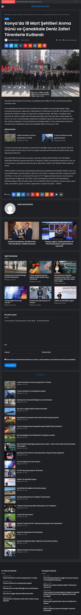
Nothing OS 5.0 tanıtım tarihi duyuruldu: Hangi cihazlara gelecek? (40, 453)
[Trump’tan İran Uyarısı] (10, 517)
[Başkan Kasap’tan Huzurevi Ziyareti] (10, 552)
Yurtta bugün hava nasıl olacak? (13, 302)
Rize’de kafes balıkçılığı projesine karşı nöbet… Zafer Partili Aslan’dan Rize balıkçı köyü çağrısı (64, 278)
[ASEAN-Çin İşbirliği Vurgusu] (65, 292)
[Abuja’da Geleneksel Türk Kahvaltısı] (10, 535)
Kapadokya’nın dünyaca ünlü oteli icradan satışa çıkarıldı (38, 418)
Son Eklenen (40, 375)
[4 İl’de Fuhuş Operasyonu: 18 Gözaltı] (41, 292)
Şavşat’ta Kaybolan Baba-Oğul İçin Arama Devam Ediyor (37, 541)
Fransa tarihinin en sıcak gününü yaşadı (31, 391)
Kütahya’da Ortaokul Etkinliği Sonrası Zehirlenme (31, 1)
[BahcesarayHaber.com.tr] (40, 6)
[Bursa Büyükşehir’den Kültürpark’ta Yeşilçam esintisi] (10, 438)
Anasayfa (9, 14)
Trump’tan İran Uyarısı (25, 515)
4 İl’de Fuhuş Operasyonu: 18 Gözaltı (40, 302)
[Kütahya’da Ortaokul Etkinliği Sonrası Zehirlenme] (16, 267)
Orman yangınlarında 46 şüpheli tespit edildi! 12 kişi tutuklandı (39, 277)
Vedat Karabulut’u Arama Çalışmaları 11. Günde (34, 382)
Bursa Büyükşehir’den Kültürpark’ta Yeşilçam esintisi (36, 435)
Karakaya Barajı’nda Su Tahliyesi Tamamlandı (33, 497)
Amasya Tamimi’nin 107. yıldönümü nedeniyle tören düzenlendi (39, 523)
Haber (15, 14)
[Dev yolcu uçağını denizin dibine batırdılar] (10, 411)
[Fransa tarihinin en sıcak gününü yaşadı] (47, 137)
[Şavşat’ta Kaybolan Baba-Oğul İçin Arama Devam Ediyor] (10, 543)
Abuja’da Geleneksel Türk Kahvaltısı (30, 532)
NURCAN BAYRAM (13, 40)
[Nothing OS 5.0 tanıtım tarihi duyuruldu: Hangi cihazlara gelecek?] (10, 455)
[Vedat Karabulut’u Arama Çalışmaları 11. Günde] (10, 137)
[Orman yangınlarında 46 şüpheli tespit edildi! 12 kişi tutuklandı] (41, 267)
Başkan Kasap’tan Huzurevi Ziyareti (30, 550)
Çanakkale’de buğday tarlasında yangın (31, 488)
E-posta (7, 352)
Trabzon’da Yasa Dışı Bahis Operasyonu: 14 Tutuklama (36, 506)
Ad (6, 344)
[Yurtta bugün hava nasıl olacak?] (16, 292)
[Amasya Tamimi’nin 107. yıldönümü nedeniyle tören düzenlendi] (10, 526)
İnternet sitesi (46, 352)
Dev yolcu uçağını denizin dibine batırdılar (32, 409)
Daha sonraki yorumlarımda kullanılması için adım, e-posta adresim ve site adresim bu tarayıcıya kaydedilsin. (41, 359)
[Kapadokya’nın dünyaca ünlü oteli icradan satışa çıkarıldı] (10, 420)
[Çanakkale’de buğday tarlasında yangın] (10, 491)
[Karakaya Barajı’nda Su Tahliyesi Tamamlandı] (10, 499)
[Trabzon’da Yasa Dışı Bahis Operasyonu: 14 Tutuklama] (10, 508)
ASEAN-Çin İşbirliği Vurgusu (64, 301)
